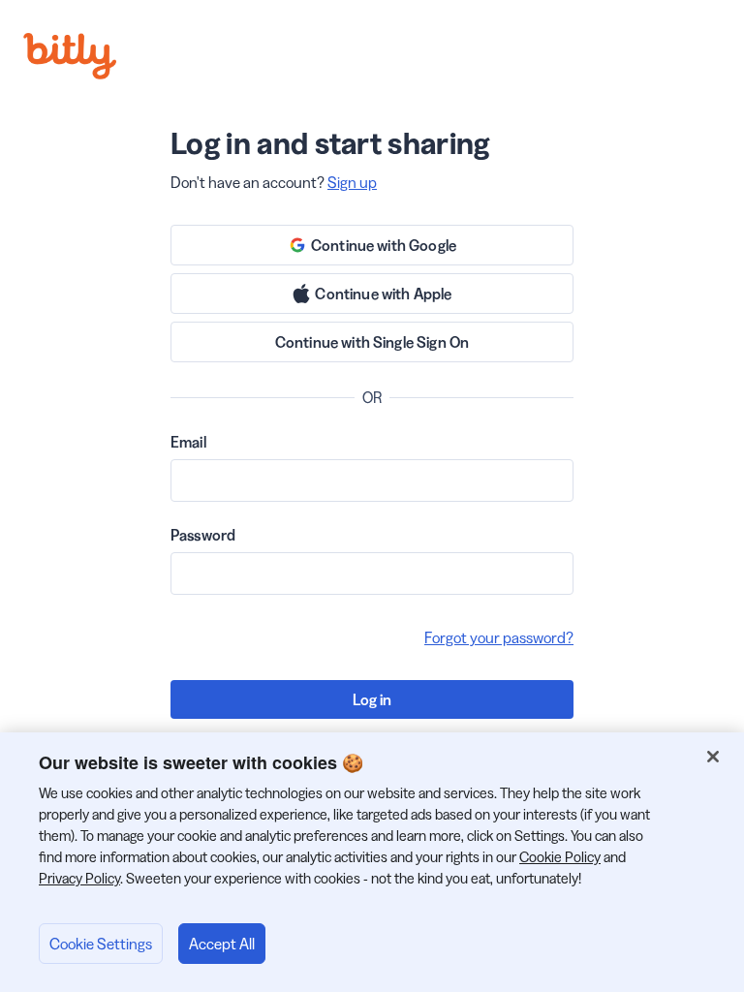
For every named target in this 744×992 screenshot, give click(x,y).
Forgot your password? (499, 637)
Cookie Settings (100, 943)
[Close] (713, 756)
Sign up (352, 182)
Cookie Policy (560, 857)
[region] (372, 862)
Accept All (222, 943)
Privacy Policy (79, 878)
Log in (372, 699)
